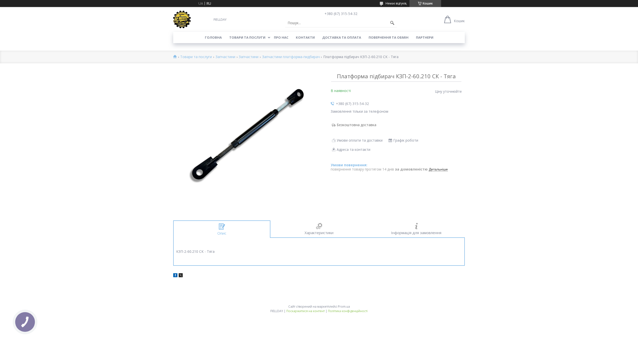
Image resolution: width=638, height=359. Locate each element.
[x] (181, 275)
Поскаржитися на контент (305, 311)
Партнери (424, 37)
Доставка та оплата (341, 37)
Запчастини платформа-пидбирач (291, 57)
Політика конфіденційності (348, 311)
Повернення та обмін (388, 37)
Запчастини (225, 57)
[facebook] (175, 275)
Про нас (281, 37)
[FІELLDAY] (182, 19)
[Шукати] (392, 23)
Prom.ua (344, 306)
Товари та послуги (247, 37)
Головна (213, 37)
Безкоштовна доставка (356, 124)
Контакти (305, 37)
